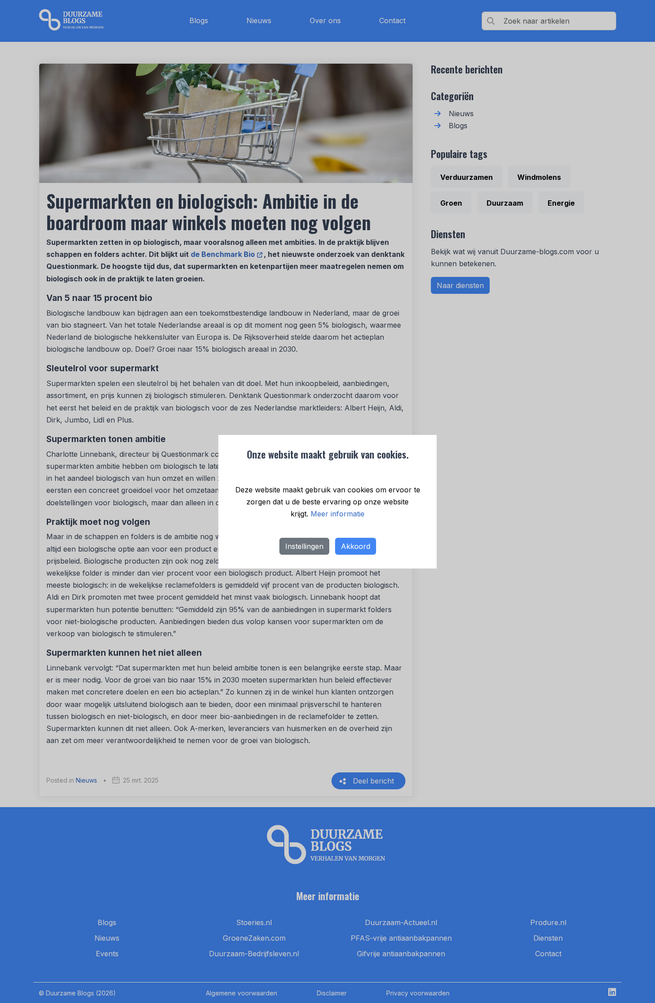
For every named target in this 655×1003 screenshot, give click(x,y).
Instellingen (304, 546)
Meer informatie (337, 513)
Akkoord (355, 546)
